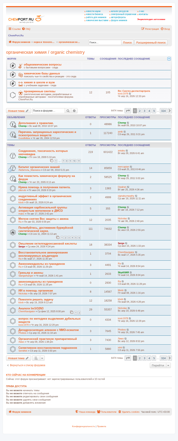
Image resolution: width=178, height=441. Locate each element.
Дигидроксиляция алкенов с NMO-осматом (48, 330)
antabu (121, 150)
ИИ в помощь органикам (35, 290)
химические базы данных (42, 73)
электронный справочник (123, 14)
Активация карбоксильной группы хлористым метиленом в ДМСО (42, 209)
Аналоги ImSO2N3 (30, 308)
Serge (21, 246)
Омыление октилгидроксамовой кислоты (47, 243)
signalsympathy (126, 196)
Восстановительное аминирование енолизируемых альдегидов (43, 254)
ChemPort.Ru (16, 35)
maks (21, 213)
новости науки (93, 11)
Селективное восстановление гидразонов (47, 347)
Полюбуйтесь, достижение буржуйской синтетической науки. (45, 229)
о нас (141, 11)
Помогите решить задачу (35, 299)
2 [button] (139, 111)
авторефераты (118, 17)
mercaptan (123, 166)
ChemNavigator (126, 252)
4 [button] (149, 111)
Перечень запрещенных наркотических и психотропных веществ (47, 133)
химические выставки (97, 20)
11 (79, 160)
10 (74, 160)
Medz (121, 290)
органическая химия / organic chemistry (45, 52)
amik (120, 131)
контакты (143, 14)
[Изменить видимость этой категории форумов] (169, 58)
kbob (21, 202)
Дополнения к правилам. (36, 123)
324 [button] (163, 111)
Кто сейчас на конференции (25, 375)
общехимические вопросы (42, 64)
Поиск (127, 42)
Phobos (22, 333)
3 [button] (144, 111)
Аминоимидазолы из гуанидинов (41, 263)
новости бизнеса (94, 14)
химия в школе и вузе (39, 82)
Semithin (22, 350)
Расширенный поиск (151, 42)
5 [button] (154, 111)
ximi (120, 347)
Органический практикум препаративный (47, 338)
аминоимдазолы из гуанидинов (40, 281)
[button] (128, 110)
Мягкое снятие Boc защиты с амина (43, 218)
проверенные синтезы (39, 91)
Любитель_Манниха (29, 170)
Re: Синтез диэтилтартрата (134, 91)
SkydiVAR (123, 272)
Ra (19, 221)
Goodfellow (24, 138)
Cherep (22, 126)
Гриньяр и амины (30, 272)
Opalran (122, 187)
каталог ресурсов (120, 11)
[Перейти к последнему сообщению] (128, 122)
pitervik (22, 190)
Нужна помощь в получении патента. (44, 187)
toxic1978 (123, 93)
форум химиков (119, 20)
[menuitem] (26, 29)
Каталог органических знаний (39, 167)
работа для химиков (96, 17)
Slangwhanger (25, 275)
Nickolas (122, 218)
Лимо (21, 341)
